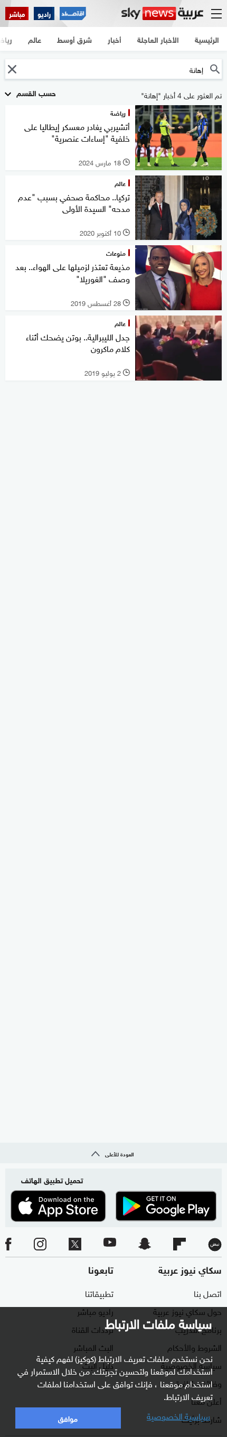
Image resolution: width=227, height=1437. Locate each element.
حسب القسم (35, 92)
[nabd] (215, 1244)
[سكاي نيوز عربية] (162, 13)
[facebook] (8, 1244)
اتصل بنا (208, 1292)
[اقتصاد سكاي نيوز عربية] (73, 13)
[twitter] (75, 1244)
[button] (11, 69)
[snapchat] (144, 1244)
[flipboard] (179, 1244)
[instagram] (40, 1244)
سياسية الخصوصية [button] (178, 1415)
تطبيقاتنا (99, 1292)
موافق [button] (68, 1417)
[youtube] (109, 1244)
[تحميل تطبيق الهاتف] (113, 1206)
